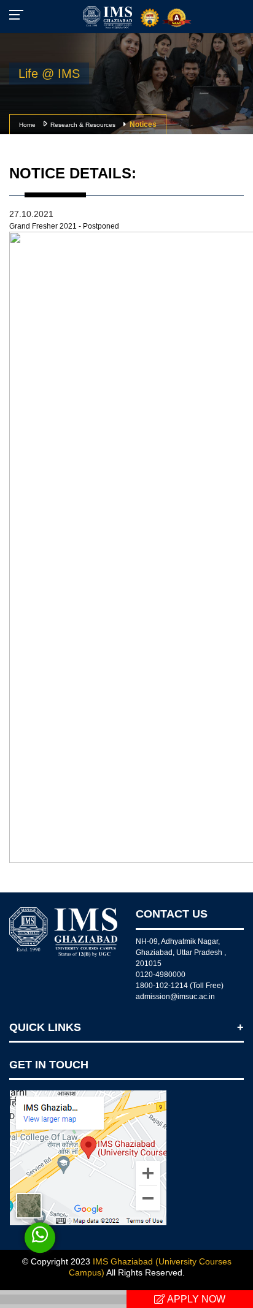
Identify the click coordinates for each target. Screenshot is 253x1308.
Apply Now (195, 1299)
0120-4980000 (160, 974)
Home (27, 124)
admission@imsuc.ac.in (175, 996)
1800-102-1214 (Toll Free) (180, 985)
